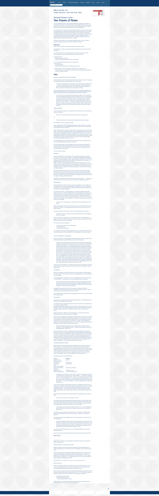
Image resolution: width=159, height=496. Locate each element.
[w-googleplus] (108, 488)
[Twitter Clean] (106, 488)
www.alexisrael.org (61, 10)
